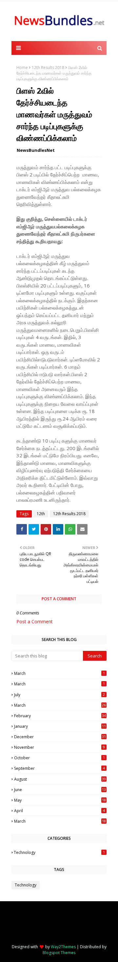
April (59, 810)
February (60, 716)
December (60, 737)
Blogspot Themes (59, 952)
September (59, 768)
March (59, 673)
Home (22, 67)
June (60, 789)
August (60, 779)
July (59, 695)
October (59, 758)
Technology (59, 852)
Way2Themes (63, 947)
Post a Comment (34, 621)
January (60, 726)
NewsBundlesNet (36, 150)
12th (41, 513)
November (59, 747)
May (60, 800)
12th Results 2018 (48, 67)
